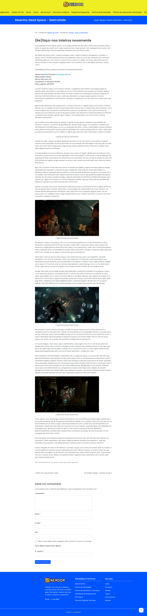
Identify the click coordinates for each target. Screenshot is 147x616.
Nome (37, 514)
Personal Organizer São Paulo (85, 600)
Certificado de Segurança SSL (85, 594)
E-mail (38, 523)
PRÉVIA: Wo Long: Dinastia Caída (47, 473)
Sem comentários (81, 33)
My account (45, 12)
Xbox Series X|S (61, 74)
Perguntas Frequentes (80, 12)
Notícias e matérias (61, 12)
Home (28, 12)
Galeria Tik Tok (18, 12)
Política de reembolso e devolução (127, 12)
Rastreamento (80, 584)
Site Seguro (79, 597)
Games (71, 33)
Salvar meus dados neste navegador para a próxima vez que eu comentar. (65, 541)
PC (69, 74)
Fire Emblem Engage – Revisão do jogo (97, 473)
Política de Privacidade (101, 12)
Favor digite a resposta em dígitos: (48, 546)
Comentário (40, 493)
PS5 (46, 74)
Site (36, 532)
